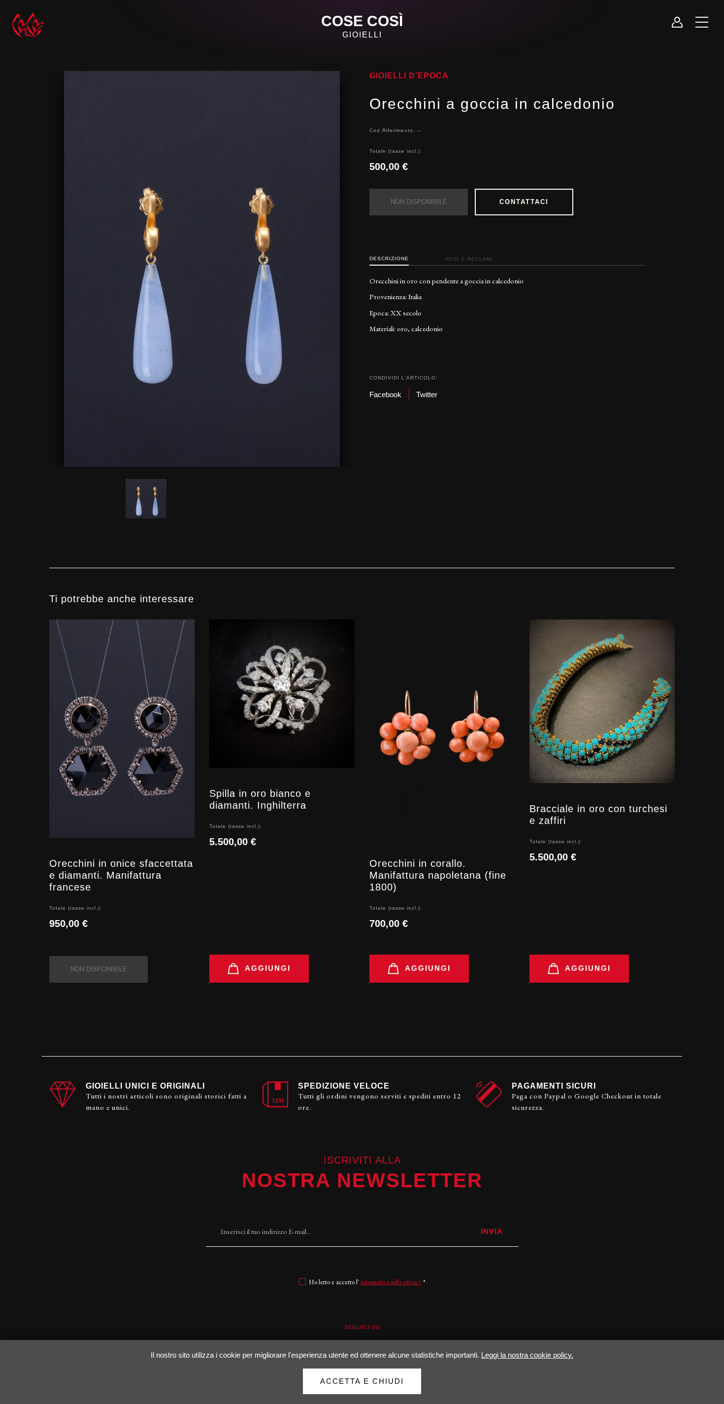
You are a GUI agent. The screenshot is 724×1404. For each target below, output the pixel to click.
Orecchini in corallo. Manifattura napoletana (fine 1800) (437, 875)
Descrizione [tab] (389, 258)
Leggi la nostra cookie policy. (527, 1355)
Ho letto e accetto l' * (367, 1282)
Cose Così (362, 26)
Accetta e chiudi (362, 1381)
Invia (492, 1231)
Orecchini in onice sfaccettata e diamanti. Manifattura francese (121, 875)
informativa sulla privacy (391, 1282)
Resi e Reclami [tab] (469, 259)
